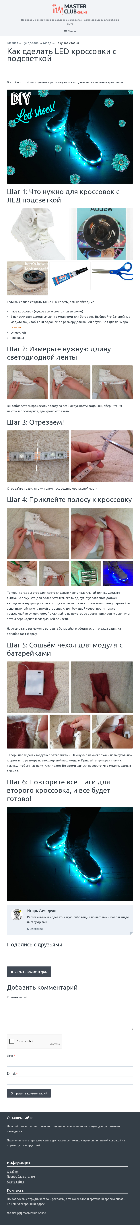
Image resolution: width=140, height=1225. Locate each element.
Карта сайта (15, 1181)
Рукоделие (31, 43)
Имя (11, 1055)
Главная (12, 43)
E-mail (12, 1073)
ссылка (16, 327)
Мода (47, 43)
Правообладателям (21, 1176)
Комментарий (17, 997)
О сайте (12, 1171)
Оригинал (36, 928)
